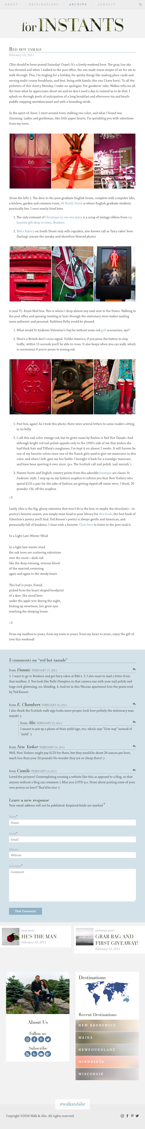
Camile (23, 770)
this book (105, 514)
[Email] (41, 1054)
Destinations (44, 4)
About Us (38, 1022)
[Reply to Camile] (134, 770)
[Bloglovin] (48, 1054)
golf (103, 330)
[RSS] (28, 1054)
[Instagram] (28, 1039)
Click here (86, 525)
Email (12, 833)
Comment (15, 866)
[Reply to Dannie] (134, 669)
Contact (107, 4)
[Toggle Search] (140, 4)
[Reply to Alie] (134, 722)
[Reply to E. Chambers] (134, 703)
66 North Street (72, 203)
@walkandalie (72, 1104)
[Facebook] (34, 1039)
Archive (78, 4)
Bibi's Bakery (25, 231)
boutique (105, 473)
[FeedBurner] (34, 1054)
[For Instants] (72, 23)
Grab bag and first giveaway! (116, 939)
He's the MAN (39, 936)
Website (14, 850)
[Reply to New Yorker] (134, 746)
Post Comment (25, 911)
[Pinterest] (41, 1039)
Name (12, 817)
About (12, 4)
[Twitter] (48, 1039)
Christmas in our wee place (63, 217)
